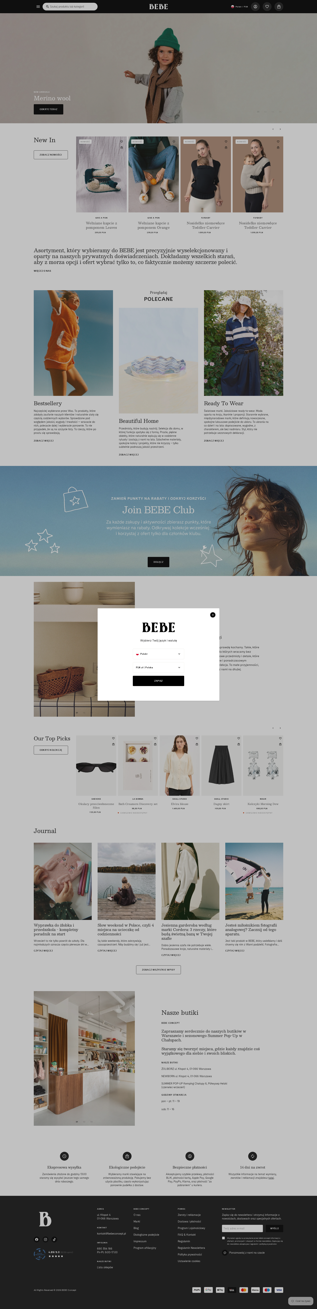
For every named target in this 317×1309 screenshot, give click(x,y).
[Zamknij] (213, 615)
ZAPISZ (158, 680)
